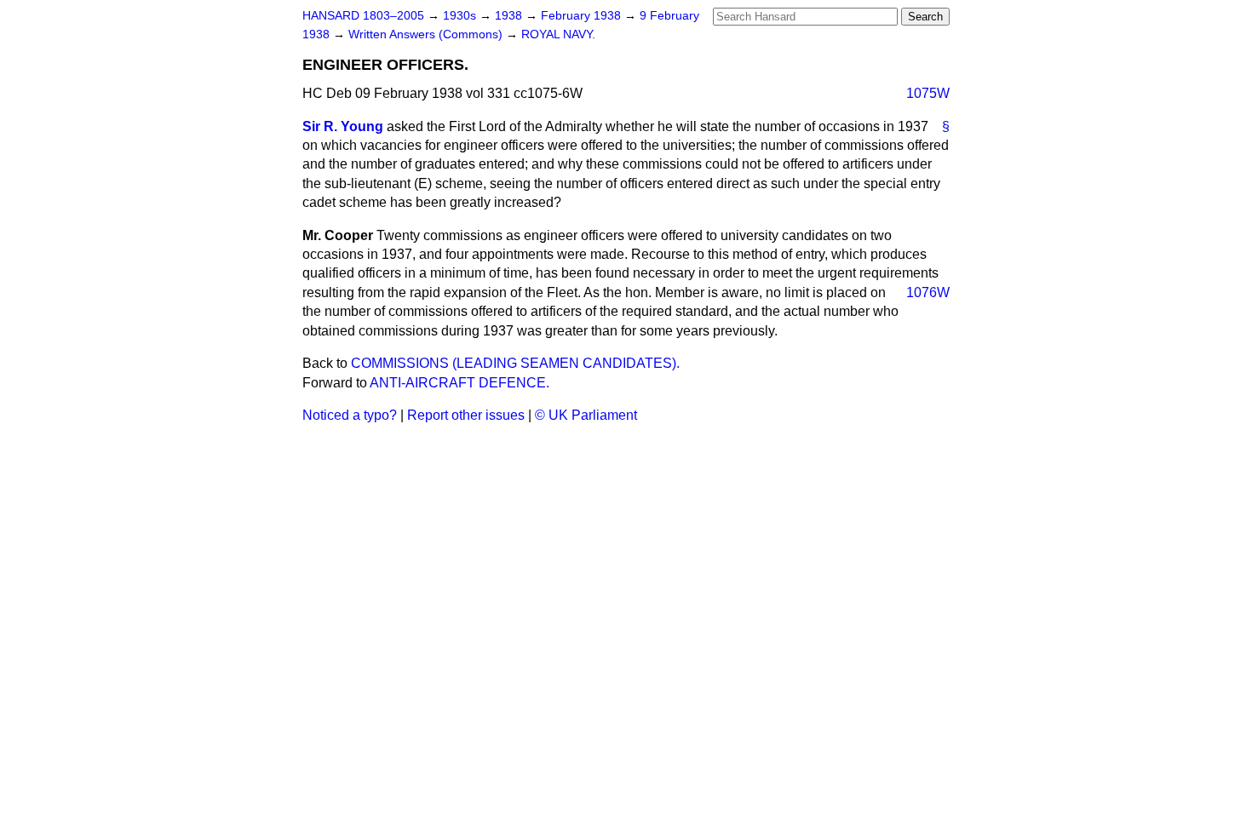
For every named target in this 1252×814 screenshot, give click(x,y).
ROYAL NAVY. (558, 34)
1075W (928, 93)
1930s (461, 15)
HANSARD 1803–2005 (363, 15)
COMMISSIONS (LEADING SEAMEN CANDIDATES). (515, 363)
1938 (510, 15)
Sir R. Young (342, 126)
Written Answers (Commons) (427, 34)
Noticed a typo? (349, 415)
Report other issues (466, 415)
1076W (928, 292)
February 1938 (582, 15)
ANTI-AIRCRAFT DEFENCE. (459, 382)
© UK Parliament (586, 415)
